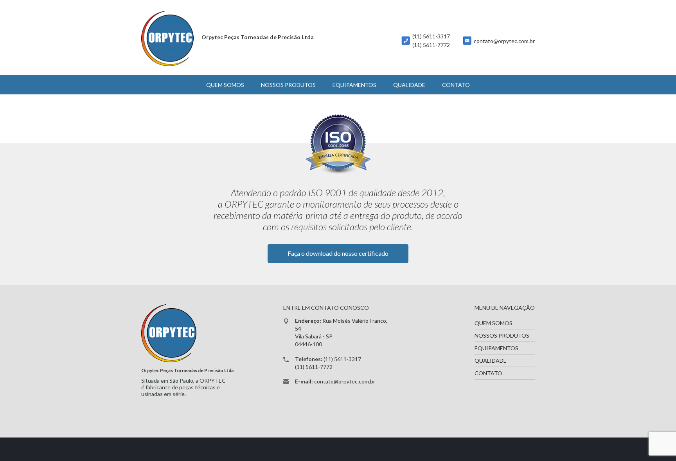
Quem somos (225, 84)
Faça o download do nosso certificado (338, 253)
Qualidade (409, 84)
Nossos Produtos (288, 84)
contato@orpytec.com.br (504, 41)
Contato (456, 84)
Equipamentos (354, 84)
